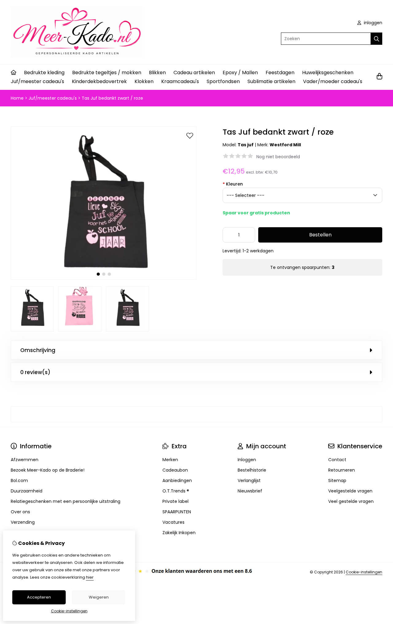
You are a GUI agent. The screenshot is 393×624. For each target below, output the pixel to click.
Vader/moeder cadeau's (332, 81)
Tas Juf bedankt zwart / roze (112, 98)
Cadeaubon (175, 470)
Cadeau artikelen (194, 72)
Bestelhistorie (252, 470)
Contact (337, 460)
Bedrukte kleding (44, 72)
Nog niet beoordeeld (278, 157)
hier (90, 577)
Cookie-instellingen (364, 572)
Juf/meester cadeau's (37, 81)
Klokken (144, 81)
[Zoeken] (376, 39)
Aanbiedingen (177, 480)
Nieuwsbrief (250, 491)
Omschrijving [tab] (37, 350)
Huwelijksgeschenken (327, 72)
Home (17, 98)
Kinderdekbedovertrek (99, 81)
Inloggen (247, 460)
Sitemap (337, 480)
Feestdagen (280, 72)
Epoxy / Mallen (240, 72)
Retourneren (341, 470)
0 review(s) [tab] (35, 372)
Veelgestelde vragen (350, 491)
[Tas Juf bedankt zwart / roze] (103, 278)
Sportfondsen (223, 81)
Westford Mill (285, 145)
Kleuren (233, 184)
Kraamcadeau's (180, 81)
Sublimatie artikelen (271, 81)
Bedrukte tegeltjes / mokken (106, 72)
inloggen (372, 23)
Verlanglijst (249, 480)
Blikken (157, 72)
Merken (170, 460)
